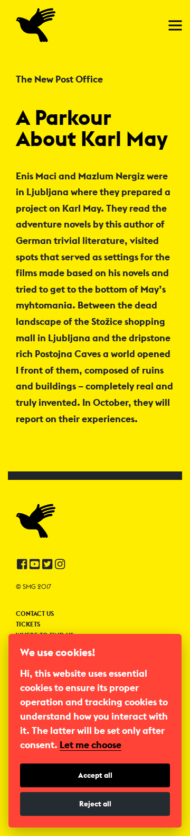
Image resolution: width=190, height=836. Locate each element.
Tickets (28, 624)
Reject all (95, 803)
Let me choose (90, 745)
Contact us (35, 613)
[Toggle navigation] (175, 25)
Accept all (95, 775)
